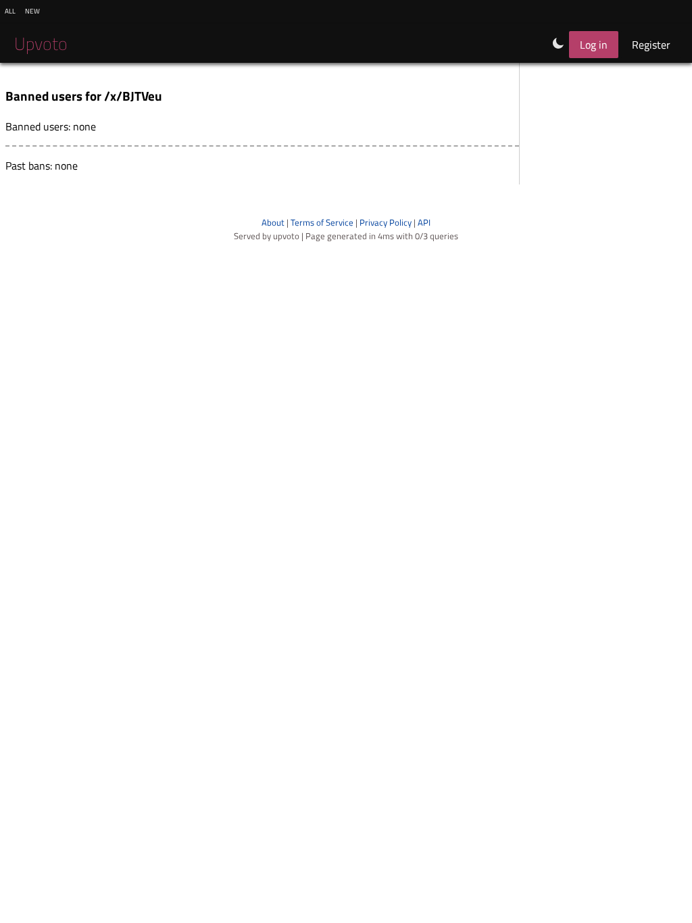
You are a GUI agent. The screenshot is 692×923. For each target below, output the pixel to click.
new (32, 10)
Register (651, 44)
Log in (594, 44)
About (273, 222)
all (10, 10)
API (424, 222)
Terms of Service (322, 222)
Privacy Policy (386, 222)
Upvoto (41, 43)
